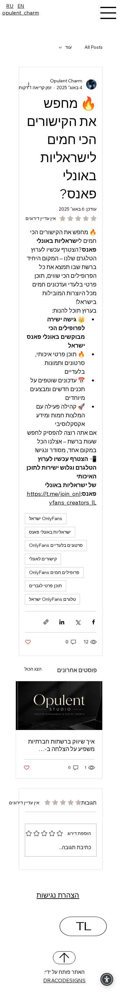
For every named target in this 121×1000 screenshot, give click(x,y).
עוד (68, 47)
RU (10, 6)
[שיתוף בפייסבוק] (93, 622)
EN (20, 6)
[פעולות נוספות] (29, 84)
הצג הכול (33, 669)
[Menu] (108, 13)
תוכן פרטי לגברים (45, 586)
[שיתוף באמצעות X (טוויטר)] (78, 622)
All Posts (94, 47)
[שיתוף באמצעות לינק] (46, 622)
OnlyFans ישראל (45, 518)
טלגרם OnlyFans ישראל (52, 599)
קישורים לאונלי (43, 559)
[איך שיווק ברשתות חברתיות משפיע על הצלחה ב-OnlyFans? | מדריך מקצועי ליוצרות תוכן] (59, 705)
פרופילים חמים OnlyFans (54, 572)
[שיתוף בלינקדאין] (62, 622)
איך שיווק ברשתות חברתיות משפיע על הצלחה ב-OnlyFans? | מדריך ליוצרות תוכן (60, 745)
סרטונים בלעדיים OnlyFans (56, 545)
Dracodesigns (64, 980)
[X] (64, 957)
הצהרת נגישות (57, 895)
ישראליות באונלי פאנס (50, 532)
